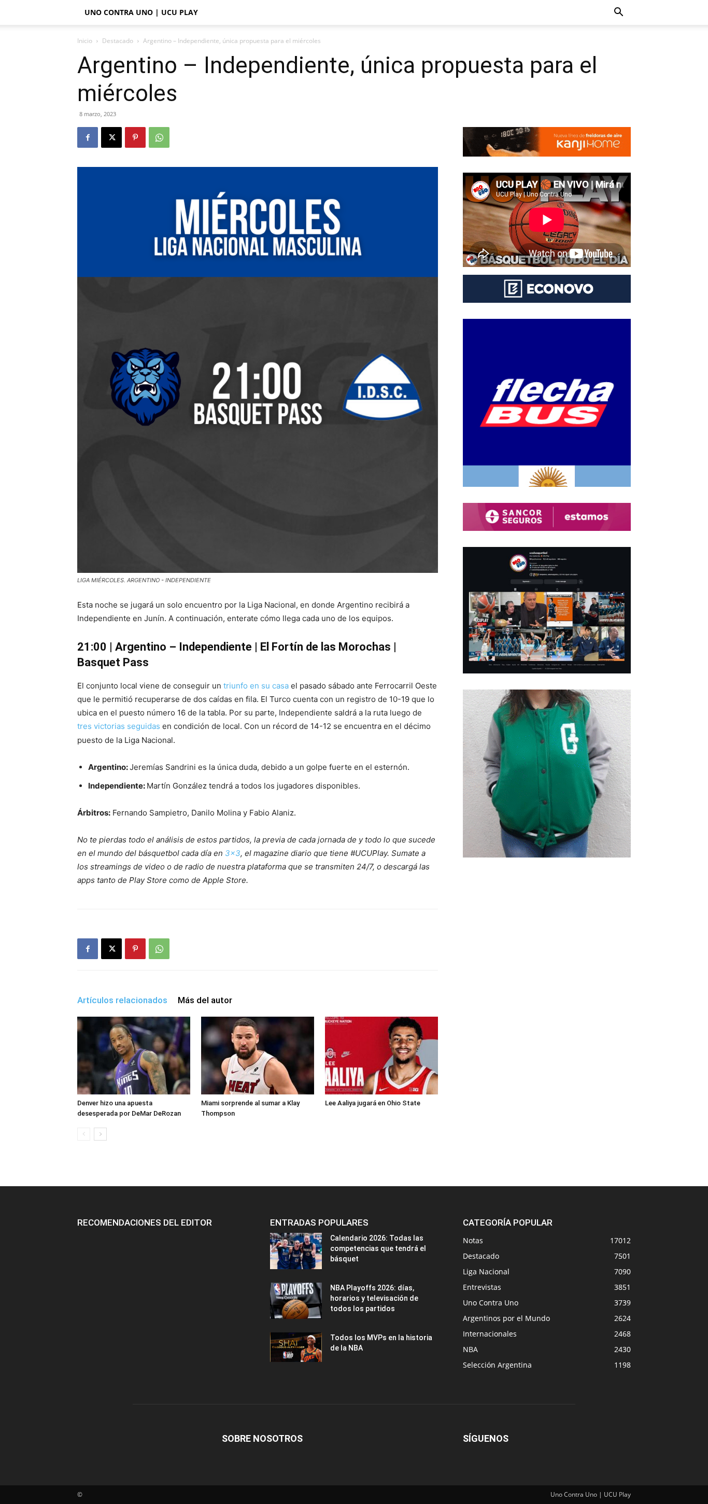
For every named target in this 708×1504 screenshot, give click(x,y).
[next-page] (100, 1134)
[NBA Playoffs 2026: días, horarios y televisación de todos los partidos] (296, 1301)
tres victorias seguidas (118, 726)
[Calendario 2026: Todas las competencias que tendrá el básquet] (296, 1251)
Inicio (84, 40)
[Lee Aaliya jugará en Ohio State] (381, 1055)
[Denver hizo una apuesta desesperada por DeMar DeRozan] (133, 1055)
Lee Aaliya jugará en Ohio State (372, 1103)
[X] (111, 137)
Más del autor (205, 1000)
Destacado (117, 40)
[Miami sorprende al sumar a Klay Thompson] (257, 1055)
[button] (618, 13)
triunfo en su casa (255, 686)
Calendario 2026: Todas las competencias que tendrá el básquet (378, 1248)
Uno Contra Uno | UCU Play (141, 12)
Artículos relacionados (122, 1000)
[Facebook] (87, 137)
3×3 (232, 853)
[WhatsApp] (159, 137)
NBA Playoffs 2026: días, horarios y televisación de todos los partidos (374, 1298)
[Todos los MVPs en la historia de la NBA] (296, 1346)
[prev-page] (83, 1134)
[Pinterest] (135, 137)
